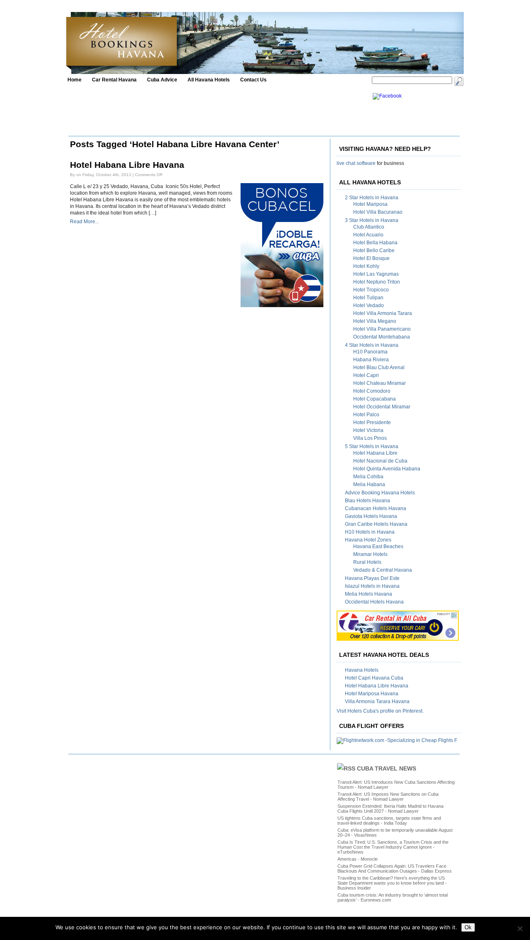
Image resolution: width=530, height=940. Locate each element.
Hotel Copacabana (374, 399)
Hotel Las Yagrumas (376, 274)
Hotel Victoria (368, 430)
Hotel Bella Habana (375, 243)
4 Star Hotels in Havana (371, 345)
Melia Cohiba (368, 477)
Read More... (84, 221)
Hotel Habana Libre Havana (127, 165)
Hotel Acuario (368, 235)
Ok (468, 927)
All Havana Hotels (209, 80)
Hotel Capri (366, 375)
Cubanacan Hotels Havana (375, 508)
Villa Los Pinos (370, 438)
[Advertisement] (218, 111)
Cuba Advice (162, 80)
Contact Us (253, 80)
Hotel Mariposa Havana (371, 694)
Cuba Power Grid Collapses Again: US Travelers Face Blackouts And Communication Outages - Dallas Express (394, 868)
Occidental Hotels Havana (374, 602)
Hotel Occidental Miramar (381, 407)
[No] (520, 928)
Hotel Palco (366, 415)
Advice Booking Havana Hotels (380, 493)
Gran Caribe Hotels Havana (376, 524)
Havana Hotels (361, 670)
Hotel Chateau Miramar (379, 383)
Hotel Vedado (368, 305)
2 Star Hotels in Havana (371, 197)
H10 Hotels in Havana (370, 532)
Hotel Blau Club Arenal (379, 367)
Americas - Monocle (357, 858)
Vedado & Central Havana (382, 570)
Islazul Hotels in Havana (372, 586)
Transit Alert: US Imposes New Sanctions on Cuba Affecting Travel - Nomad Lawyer (387, 797)
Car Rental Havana (114, 80)
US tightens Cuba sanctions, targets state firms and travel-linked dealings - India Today (389, 820)
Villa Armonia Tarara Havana (377, 701)
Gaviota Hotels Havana (371, 516)
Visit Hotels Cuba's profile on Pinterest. (380, 711)
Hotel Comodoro (371, 391)
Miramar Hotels (370, 554)
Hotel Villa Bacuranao (377, 212)
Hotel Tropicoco (371, 290)
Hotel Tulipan (368, 298)
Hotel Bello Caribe (374, 250)
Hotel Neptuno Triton (376, 282)
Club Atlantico (368, 227)
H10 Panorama (370, 352)
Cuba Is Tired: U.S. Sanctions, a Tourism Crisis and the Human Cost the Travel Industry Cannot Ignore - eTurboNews (392, 847)
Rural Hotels (367, 562)
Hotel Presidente (372, 422)
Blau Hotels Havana (367, 500)
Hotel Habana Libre (375, 453)
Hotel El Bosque (371, 258)
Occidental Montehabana (381, 337)
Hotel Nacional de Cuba (380, 461)
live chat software (356, 163)
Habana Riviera (371, 360)
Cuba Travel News (386, 768)
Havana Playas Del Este (372, 578)
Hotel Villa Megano (374, 321)
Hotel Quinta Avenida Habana (386, 469)
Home (74, 80)
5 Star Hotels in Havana (371, 446)
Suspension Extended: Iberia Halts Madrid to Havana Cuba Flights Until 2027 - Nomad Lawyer (390, 809)
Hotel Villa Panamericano (382, 329)
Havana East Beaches (378, 546)
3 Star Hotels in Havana (371, 220)
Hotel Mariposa (370, 204)
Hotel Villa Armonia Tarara (382, 313)
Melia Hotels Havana (368, 594)
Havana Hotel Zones (368, 540)
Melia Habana (369, 484)
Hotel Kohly (366, 266)
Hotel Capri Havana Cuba (374, 678)
